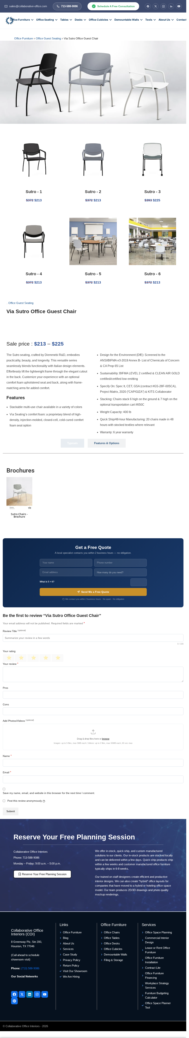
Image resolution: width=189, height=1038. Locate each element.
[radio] (8, 658)
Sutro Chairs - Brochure (19, 515)
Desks (79, 19)
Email (7, 772)
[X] (156, 6)
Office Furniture (20, 19)
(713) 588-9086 (30, 968)
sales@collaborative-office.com (28, 6)
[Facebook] (148, 6)
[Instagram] (163, 6)
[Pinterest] (14, 1001)
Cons (6, 704)
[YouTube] (179, 6)
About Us (164, 19)
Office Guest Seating (48, 38)
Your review (10, 663)
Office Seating (45, 19)
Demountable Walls (126, 19)
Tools (148, 19)
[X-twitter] (22, 994)
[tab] (72, 443)
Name (7, 755)
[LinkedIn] (171, 6)
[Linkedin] (29, 994)
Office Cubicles (98, 19)
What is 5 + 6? (47, 581)
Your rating (9, 651)
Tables (64, 19)
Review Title (14, 631)
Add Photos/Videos (18, 720)
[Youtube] (44, 994)
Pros (5, 687)
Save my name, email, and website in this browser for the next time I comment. (49, 793)
